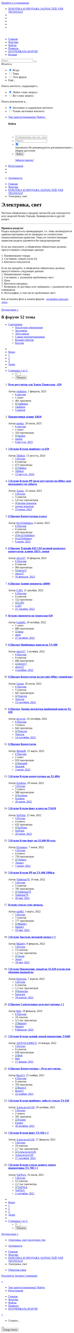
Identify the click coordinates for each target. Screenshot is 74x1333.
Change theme (10, 1330)
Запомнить (21, 147)
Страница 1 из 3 (18, 370)
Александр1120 (25, 1107)
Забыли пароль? (24, 160)
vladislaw (21, 391)
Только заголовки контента (28, 111)
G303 (19, 590)
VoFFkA (21, 1174)
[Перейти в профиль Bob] (19, 1055)
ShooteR (21, 751)
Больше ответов (24, 339)
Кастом (19, 343)
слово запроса (25, 92)
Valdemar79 (22, 879)
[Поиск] (35, 61)
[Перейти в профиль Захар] (19, 956)
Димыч (19, 862)
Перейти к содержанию (15, 2)
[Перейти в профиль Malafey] (21, 923)
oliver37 (20, 558)
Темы (16, 73)
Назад (11, 351)
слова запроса (23, 95)
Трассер (19, 699)
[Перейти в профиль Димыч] (20, 859)
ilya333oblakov (24, 522)
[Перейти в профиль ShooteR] (21, 763)
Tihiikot (20, 455)
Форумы (13, 42)
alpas (18, 634)
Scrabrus (21, 783)
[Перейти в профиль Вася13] (20, 1087)
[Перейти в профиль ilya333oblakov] (25, 535)
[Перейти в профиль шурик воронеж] (25, 503)
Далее (11, 364)
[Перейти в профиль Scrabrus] (21, 795)
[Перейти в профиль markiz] (20, 435)
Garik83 (20, 622)
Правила (13, 48)
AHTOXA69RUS (26, 1043)
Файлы (12, 45)
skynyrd (20, 718)
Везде (16, 70)
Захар (18, 959)
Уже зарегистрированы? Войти (27, 117)
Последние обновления (29, 327)
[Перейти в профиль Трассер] (21, 696)
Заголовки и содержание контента (33, 107)
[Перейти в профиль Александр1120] (25, 1151)
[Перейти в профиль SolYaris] (21, 827)
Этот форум (20, 77)
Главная (13, 39)
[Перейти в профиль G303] (19, 602)
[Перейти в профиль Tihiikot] (20, 468)
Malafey (19, 927)
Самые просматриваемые (30, 336)
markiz (20, 423)
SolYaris (20, 815)
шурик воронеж (24, 506)
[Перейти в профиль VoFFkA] (21, 1187)
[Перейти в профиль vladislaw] (21, 403)
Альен (20, 490)
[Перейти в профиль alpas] (19, 631)
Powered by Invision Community (19, 1275)
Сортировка (15, 324)
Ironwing (21, 978)
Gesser (20, 683)
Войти (20, 154)
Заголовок (21, 330)
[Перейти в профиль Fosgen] (20, 1119)
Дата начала (22, 333)
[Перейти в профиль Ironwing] (21, 991)
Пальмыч (21, 847)
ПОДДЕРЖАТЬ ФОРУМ (23, 51)
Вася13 (20, 1075)
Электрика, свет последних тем (26, 1239)
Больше (12, 54)
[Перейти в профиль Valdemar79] (23, 891)
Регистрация (15, 165)
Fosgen (19, 1122)
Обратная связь (17, 1269)
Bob (18, 1011)
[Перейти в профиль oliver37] (21, 570)
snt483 (20, 911)
